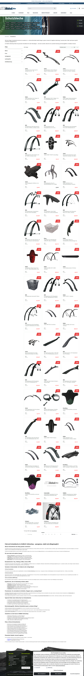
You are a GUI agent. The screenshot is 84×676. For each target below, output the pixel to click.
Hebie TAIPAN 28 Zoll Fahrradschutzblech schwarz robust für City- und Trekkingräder (70, 184)
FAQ (32, 665)
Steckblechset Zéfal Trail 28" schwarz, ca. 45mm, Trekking (69, 71)
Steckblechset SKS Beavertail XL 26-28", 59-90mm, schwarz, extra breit (32, 127)
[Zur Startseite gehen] (8, 8)
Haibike (23, 24)
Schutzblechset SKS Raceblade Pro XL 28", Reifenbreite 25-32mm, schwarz (32, 382)
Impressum (66, 664)
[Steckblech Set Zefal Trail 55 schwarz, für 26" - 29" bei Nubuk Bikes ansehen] (32, 58)
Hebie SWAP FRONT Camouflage (51, 154)
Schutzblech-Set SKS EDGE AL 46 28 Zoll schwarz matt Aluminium (32, 240)
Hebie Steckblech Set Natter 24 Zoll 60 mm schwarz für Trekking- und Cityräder (32, 467)
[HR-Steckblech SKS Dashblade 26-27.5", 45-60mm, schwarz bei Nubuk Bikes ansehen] (70, 369)
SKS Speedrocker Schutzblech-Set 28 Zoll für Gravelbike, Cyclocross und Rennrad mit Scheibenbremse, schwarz (32, 212)
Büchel (31, 22)
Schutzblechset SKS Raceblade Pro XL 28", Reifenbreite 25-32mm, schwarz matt (69, 127)
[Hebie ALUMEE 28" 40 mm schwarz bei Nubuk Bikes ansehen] (70, 313)
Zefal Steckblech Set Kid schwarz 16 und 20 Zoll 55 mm (32, 410)
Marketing (50, 667)
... (57, 534)
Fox (16, 24)
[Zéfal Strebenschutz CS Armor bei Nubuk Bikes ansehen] (70, 256)
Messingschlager (19, 26)
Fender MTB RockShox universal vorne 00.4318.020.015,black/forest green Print (70, 410)
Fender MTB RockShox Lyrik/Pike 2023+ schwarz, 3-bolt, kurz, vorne (70, 467)
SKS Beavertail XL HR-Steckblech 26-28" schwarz (70, 353)
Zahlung (23, 657)
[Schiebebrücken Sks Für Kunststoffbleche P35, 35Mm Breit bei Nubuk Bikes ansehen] (51, 171)
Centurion (37, 22)
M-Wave (35, 24)
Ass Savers (26, 22)
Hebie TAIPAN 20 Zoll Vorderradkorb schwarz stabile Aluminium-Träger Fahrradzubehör (70, 438)
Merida (12, 26)
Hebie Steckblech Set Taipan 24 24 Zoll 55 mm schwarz (32, 99)
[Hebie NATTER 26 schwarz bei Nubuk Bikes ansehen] (51, 313)
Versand (23, 658)
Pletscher (31, 26)
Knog (31, 24)
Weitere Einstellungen (58, 670)
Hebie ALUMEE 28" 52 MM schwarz (50, 268)
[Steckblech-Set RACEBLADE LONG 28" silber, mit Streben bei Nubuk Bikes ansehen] (51, 228)
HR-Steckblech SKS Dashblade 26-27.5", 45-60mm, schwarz (69, 382)
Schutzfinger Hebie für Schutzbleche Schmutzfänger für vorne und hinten (70, 240)
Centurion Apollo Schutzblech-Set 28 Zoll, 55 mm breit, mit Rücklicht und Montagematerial (51, 523)
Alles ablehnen (58, 673)
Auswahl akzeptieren (75, 673)
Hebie (27, 24)
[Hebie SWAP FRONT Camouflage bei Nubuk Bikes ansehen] (51, 143)
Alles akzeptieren (42, 673)
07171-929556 (13, 662)
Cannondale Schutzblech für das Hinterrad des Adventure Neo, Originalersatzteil (51, 495)
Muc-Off (26, 26)
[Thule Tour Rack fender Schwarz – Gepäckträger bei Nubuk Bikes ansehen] (51, 369)
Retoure (23, 660)
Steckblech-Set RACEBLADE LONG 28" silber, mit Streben (50, 240)
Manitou (7, 26)
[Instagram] (72, 3)
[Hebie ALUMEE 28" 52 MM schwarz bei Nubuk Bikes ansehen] (51, 256)
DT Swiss (7, 24)
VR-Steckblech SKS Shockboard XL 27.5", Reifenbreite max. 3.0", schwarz (32, 438)
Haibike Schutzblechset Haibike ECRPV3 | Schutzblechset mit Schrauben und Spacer (70, 495)
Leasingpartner (24, 656)
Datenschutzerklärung (60, 665)
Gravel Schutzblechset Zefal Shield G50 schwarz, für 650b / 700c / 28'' (31, 353)
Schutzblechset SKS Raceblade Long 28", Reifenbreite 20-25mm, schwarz (32, 325)
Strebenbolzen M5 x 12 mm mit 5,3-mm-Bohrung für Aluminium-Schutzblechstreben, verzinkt (32, 523)
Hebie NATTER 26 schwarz (50, 324)
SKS (28, 28)
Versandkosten (34, 530)
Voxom (35, 28)
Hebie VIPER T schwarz (68, 296)
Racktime (8, 28)
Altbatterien (23, 661)
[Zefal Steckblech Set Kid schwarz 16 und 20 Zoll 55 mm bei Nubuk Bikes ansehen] (32, 398)
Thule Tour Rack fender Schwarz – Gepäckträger (51, 382)
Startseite (7, 36)
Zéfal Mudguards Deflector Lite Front (32, 184)
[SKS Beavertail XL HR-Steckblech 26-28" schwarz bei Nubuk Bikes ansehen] (70, 341)
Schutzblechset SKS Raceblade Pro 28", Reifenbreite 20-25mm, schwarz (51, 297)
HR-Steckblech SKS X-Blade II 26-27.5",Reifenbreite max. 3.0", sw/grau (51, 99)
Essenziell (37, 667)
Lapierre (7, 22)
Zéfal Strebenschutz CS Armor (69, 268)
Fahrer (12, 24)
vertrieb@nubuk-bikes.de (13, 665)
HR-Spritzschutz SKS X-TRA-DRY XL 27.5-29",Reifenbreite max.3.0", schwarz (51, 353)
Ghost (19, 24)
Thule (31, 28)
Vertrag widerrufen (26, 667)
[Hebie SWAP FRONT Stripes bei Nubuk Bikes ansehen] (51, 426)
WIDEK (39, 28)
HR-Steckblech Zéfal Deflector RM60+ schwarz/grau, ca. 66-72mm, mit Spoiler (50, 71)
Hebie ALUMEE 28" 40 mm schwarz (68, 325)
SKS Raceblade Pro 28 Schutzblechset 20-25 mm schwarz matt (49, 127)
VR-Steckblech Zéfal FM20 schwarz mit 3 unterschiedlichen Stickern (51, 212)
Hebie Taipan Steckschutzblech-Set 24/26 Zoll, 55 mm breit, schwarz (70, 99)
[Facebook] (69, 3)
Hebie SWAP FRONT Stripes (50, 437)
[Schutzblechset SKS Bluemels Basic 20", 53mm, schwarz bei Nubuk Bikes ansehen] (70, 200)
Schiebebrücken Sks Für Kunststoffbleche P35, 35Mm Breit (50, 184)
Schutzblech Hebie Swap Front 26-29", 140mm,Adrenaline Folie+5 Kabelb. (32, 268)
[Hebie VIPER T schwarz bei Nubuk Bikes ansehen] (70, 284)
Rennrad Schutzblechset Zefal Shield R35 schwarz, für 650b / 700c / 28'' (69, 155)
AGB (32, 658)
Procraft (37, 26)
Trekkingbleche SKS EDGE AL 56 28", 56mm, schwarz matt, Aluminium (32, 155)
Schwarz (24, 28)
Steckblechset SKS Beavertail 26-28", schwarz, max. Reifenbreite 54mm (51, 467)
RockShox (18, 28)
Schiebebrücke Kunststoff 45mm (32, 296)
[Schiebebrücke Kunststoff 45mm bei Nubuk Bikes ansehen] (32, 284)
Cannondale (13, 22)
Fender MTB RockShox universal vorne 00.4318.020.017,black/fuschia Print (32, 495)
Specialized (20, 22)
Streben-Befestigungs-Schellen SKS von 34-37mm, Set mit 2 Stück (51, 410)
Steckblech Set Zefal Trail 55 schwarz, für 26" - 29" (31, 71)
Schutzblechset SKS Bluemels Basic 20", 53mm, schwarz (69, 212)
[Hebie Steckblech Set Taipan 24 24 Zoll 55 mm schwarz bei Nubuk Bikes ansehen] (32, 86)
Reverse (13, 28)
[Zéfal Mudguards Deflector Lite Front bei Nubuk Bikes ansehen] (32, 171)
